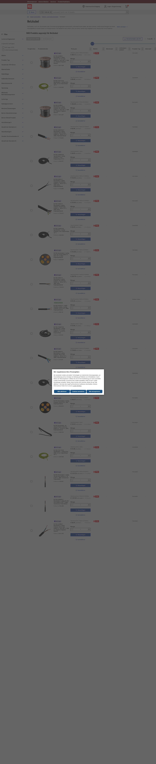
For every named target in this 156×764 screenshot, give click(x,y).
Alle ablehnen (62, 391)
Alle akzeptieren (94, 391)
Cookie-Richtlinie (77, 386)
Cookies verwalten (78, 391)
